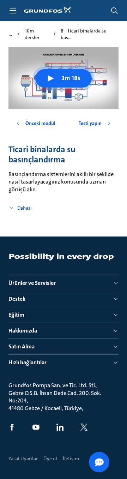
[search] (114, 10)
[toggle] (13, 10)
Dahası (24, 208)
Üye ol (50, 458)
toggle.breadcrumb (10, 34)
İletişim (71, 458)
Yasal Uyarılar (23, 458)
